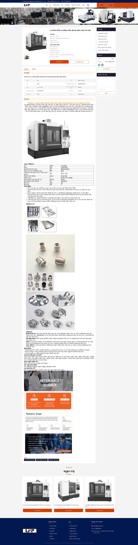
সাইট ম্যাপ (51, 536)
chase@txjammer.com (54, 1)
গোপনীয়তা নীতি (52, 538)
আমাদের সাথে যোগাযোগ (75, 5)
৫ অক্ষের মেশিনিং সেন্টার (73, 533)
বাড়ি (23, 18)
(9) (103, 42)
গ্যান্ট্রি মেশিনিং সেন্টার (73, 536)
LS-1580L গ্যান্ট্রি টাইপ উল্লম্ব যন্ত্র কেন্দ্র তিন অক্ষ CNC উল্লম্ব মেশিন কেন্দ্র (99, 505)
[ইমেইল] (102, 65)
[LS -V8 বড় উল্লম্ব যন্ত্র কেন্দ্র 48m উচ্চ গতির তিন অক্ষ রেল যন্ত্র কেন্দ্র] (37, 490)
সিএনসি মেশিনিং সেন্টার (73, 525)
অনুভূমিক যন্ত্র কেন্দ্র (73, 531)
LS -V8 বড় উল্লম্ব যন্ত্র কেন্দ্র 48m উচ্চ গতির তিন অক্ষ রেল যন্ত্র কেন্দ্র (36, 505)
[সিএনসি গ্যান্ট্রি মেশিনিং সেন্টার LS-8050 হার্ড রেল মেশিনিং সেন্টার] (68, 490)
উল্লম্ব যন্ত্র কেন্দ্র (30, 18)
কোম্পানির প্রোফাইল (52, 525)
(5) (102, 39)
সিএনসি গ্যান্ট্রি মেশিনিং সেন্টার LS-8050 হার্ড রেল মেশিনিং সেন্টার (66, 505)
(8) (103, 33)
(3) (103, 50)
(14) (102, 36)
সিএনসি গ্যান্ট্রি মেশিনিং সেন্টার (42, 459)
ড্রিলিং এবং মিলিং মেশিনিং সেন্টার (75, 538)
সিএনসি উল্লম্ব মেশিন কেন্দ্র (29, 459)
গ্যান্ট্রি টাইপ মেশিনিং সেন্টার (53, 459)
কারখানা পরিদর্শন (52, 528)
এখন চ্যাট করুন (106, 69)
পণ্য (25, 18)
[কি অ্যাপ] (99, 65)
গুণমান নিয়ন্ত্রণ (51, 531)
